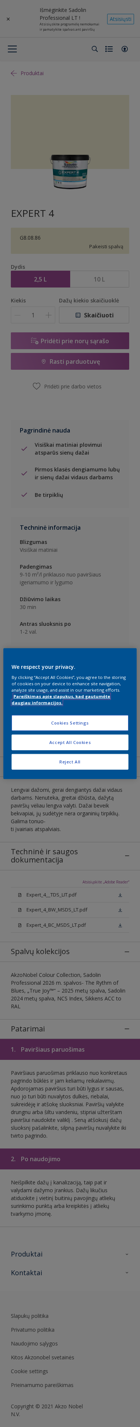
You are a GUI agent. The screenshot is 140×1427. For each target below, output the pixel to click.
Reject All (70, 762)
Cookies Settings (70, 723)
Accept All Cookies (70, 742)
